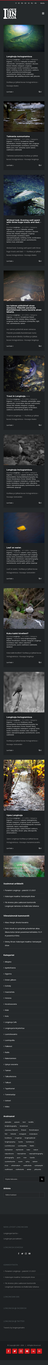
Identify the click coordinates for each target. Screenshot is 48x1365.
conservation (20, 403)
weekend (9, 647)
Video (7, 1106)
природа (18, 487)
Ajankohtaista (10, 968)
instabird (9, 481)
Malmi (8, 70)
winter (29, 1169)
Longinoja (16, 60)
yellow (28, 563)
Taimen (8, 1070)
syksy (25, 831)
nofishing (14, 70)
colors (29, 553)
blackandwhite (11, 477)
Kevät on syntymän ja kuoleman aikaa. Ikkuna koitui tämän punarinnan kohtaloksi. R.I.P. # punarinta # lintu (23, 932)
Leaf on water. (14, 547)
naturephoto (21, 1154)
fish (13, 234)
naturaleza (33, 483)
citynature (28, 64)
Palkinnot (8, 1046)
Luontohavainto (11, 1034)
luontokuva (26, 68)
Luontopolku (34, 146)
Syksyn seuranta (11, 1064)
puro (12, 148)
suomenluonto (11, 74)
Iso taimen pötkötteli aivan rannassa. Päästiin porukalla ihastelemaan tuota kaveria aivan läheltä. (24, 309)
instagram (21, 66)
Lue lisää (9, 92)
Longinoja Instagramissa (19, 56)
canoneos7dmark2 (11, 1130)
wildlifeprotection (24, 76)
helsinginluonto (32, 820)
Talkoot (8, 1082)
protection (17, 240)
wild (16, 76)
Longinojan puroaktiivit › (12, 1238)
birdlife (31, 1122)
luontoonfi (16, 824)
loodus (9, 557)
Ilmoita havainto (22, 922)
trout (23, 74)
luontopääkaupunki (27, 824)
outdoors (35, 70)
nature (9, 485)
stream (9, 72)
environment (35, 403)
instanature (24, 481)
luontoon (10, 824)
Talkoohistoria (10, 1076)
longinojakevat (30, 1138)
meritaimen (9, 1150)
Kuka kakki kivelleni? (17, 633)
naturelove (27, 643)
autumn (23, 475)
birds (36, 475)
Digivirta (9, 62)
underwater (30, 74)
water (23, 563)
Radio (7, 1052)
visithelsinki (10, 76)
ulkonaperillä (32, 831)
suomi (28, 148)
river (16, 148)
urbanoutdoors (12, 833)
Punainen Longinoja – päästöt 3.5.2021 (20, 890)
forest (23, 479)
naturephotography (13, 238)
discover (35, 64)
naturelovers (20, 559)
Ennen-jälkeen (10, 980)
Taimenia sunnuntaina (18, 136)
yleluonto (37, 76)
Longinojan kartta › (10, 1233)
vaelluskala (27, 1165)
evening (34, 553)
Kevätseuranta (11, 1004)
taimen (19, 74)
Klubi (7, 1010)
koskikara (8, 1138)
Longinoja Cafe (11, 1022)
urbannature (15, 1165)
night (37, 321)
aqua (38, 401)
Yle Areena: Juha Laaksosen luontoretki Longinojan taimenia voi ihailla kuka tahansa (22, 1285)
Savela (32, 1157)
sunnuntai (22, 148)
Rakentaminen (10, 1058)
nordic (20, 70)
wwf (31, 76)
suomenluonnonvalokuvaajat (21, 72)
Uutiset (8, 1100)
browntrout (32, 62)
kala (30, 143)
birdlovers (30, 475)
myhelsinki (33, 557)
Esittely (8, 986)
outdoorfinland (25, 829)
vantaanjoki (38, 1165)
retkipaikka (14, 831)
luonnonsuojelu (12, 68)
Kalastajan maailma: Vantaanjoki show (20, 896)
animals (30, 229)
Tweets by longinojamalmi (13, 1327)
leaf (29, 555)
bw (37, 477)
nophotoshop (11, 561)
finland (9, 66)
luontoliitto (34, 68)
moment (22, 483)
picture (28, 561)
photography (20, 561)
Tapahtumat (10, 1088)
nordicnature (27, 70)
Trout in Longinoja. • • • (18, 396)
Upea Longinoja (15, 815)
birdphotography (30, 639)
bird (22, 639)
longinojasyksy (10, 1142)
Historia (8, 998)
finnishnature (11, 143)
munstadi (37, 824)
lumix (8, 146)
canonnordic (11, 64)
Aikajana (8, 962)
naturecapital (23, 827)
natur (27, 483)
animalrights (32, 401)
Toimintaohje (10, 1094)
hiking (27, 319)
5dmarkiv (24, 62)
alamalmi (8, 1122)
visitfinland (10, 150)
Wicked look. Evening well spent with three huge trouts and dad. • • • (24, 222)
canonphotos (20, 64)
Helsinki (14, 66)
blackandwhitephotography (26, 477)
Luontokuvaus (10, 1146)
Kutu (7, 1016)
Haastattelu (9, 992)
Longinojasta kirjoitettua (14, 1028)
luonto (19, 68)
